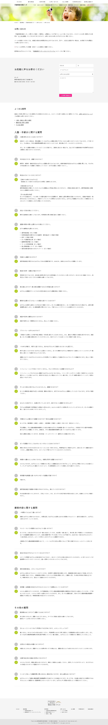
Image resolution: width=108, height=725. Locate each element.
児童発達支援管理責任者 (51, 710)
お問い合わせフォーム (85, 114)
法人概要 (65, 2)
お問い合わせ (54, 2)
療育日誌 (70, 5)
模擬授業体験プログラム (51, 5)
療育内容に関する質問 (22, 122)
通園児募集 (82, 5)
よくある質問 (22, 36)
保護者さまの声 (63, 5)
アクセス (76, 5)
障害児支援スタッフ (50, 712)
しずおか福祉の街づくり (55, 723)
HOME (19, 2)
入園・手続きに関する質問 (23, 120)
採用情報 (42, 2)
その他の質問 (20, 125)
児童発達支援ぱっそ (29, 710)
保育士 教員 (49, 713)
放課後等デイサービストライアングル (44, 51)
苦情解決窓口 (77, 2)
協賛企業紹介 (88, 2)
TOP (35, 5)
